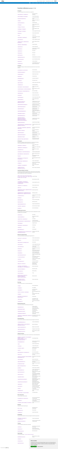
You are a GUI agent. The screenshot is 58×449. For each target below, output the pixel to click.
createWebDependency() (21, 322)
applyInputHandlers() (21, 361)
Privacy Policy (35, 444)
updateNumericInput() (21, 113)
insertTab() (20, 127)
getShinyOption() (21, 352)
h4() (27, 175)
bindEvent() (20, 250)
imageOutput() (20, 147)
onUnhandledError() (21, 357)
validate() (19, 348)
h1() (21, 175)
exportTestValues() (21, 372)
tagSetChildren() (20, 193)
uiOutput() (24, 145)
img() (31, 176)
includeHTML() (20, 181)
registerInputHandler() (22, 327)
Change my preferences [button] (40, 446)
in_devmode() (23, 337)
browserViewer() (20, 297)
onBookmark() (20, 315)
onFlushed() (23, 356)
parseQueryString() (21, 363)
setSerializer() (20, 374)
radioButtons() (20, 84)
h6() (30, 175)
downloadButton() (21, 153)
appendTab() (29, 127)
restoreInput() (20, 359)
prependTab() (24, 127)
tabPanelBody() (24, 44)
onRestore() (30, 315)
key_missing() (20, 392)
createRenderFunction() (22, 231)
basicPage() (26, 16)
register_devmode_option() (22, 338)
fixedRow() (24, 29)
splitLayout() (20, 55)
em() (21, 177)
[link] (35, 444)
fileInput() (20, 80)
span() (24, 176)
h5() (29, 175)
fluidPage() (20, 31)
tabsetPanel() (20, 46)
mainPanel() (20, 42)
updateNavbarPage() (28, 124)
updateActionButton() (21, 101)
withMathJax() (20, 63)
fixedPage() (20, 29)
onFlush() (19, 356)
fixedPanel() (26, 14)
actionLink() (25, 70)
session (19, 350)
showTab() (19, 130)
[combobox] (52, 1)
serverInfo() (20, 386)
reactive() (19, 238)
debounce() (19, 263)
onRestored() (20, 316)
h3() (25, 175)
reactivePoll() (20, 271)
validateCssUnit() (21, 195)
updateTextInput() (21, 132)
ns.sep (21, 408)
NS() (18, 408)
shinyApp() (19, 418)
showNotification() (21, 167)
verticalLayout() (21, 59)
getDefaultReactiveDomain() (22, 275)
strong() (19, 177)
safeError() (20, 354)
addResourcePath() (21, 324)
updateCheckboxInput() (21, 106)
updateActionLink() (21, 102)
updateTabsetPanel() (21, 124)
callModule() (20, 412)
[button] (44, 1)
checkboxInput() (20, 74)
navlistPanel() (20, 39)
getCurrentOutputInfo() (22, 365)
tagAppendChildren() (27, 192)
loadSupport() (20, 301)
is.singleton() (24, 185)
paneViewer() (20, 296)
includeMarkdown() (21, 182)
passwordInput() (20, 99)
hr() (23, 177)
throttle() (23, 263)
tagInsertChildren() (27, 193)
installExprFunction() (21, 232)
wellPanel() (20, 61)
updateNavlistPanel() (21, 125)
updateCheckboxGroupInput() (22, 104)
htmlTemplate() (20, 199)
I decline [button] (35, 446)
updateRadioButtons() (21, 115)
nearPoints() (26, 398)
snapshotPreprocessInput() (22, 379)
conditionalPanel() (21, 22)
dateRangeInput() (21, 78)
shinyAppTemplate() (21, 341)
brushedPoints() (20, 398)
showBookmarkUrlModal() (22, 313)
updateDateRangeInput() (22, 111)
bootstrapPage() (20, 16)
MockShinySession (21, 431)
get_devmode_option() (21, 339)
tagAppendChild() (21, 192)
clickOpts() (20, 402)
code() (29, 176)
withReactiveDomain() (21, 276)
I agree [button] (32, 446)
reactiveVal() (20, 244)
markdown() (19, 208)
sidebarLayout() (20, 41)
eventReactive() (26, 242)
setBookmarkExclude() (21, 311)
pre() (26, 176)
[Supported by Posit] (55, 1)
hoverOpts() (29, 402)
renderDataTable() (27, 221)
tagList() (19, 187)
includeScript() (20, 183)
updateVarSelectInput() (22, 119)
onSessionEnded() (28, 356)
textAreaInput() (20, 97)
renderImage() (20, 223)
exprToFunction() (21, 443)
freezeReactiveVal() (21, 279)
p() (20, 175)
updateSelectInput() (21, 117)
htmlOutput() (20, 145)
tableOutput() (20, 225)
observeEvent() (20, 242)
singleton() (20, 185)
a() (18, 176)
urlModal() (19, 163)
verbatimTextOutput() (26, 151)
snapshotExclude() (21, 376)
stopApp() (19, 294)
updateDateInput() (21, 108)
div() (22, 176)
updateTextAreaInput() (21, 134)
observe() (19, 240)
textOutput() (20, 151)
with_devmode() (28, 337)
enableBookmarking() (21, 309)
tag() (25, 177)
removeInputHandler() (21, 329)
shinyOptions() (26, 352)
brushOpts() (20, 400)
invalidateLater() (21, 261)
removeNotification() (21, 168)
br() (19, 176)
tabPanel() (19, 44)
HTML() (19, 179)
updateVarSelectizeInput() (22, 120)
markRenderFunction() (21, 331)
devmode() (19, 337)
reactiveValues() (21, 246)
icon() (19, 35)
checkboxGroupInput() (21, 72)
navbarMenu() (24, 37)
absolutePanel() (20, 14)
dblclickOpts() (24, 402)
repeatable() (20, 384)
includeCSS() (26, 182)
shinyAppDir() (24, 418)
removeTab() (20, 128)
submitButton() (20, 93)
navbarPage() (20, 37)
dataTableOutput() (21, 221)
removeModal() (24, 165)
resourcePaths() (27, 324)
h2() (23, 175)
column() (19, 20)
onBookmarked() (24, 315)
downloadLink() (26, 153)
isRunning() (20, 299)
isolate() (19, 259)
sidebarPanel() (26, 41)
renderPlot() (20, 214)
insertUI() (19, 206)
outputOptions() (20, 149)
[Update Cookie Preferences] (8, 447)
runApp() (19, 285)
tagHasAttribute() (29, 189)
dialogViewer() (24, 296)
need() (23, 348)
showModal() (20, 165)
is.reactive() (24, 238)
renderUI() (19, 227)
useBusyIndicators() (21, 57)
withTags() (19, 197)
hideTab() (23, 130)
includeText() (25, 181)
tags (18, 175)
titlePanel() (20, 48)
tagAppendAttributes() (21, 189)
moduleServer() (20, 410)
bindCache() (20, 248)
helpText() (19, 33)
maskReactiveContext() (21, 421)
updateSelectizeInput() (22, 118)
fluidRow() (24, 31)
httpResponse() (20, 390)
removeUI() (23, 206)
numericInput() (20, 82)
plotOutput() (25, 147)
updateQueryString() (21, 136)
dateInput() (20, 76)
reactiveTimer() (20, 273)
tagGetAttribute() (21, 190)
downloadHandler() (21, 229)
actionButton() (20, 70)
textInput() (20, 95)
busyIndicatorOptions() (22, 18)
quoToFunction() (28, 231)
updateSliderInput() (21, 122)
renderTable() (25, 225)
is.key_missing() (26, 392)
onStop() (19, 388)
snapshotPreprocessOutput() (22, 381)
